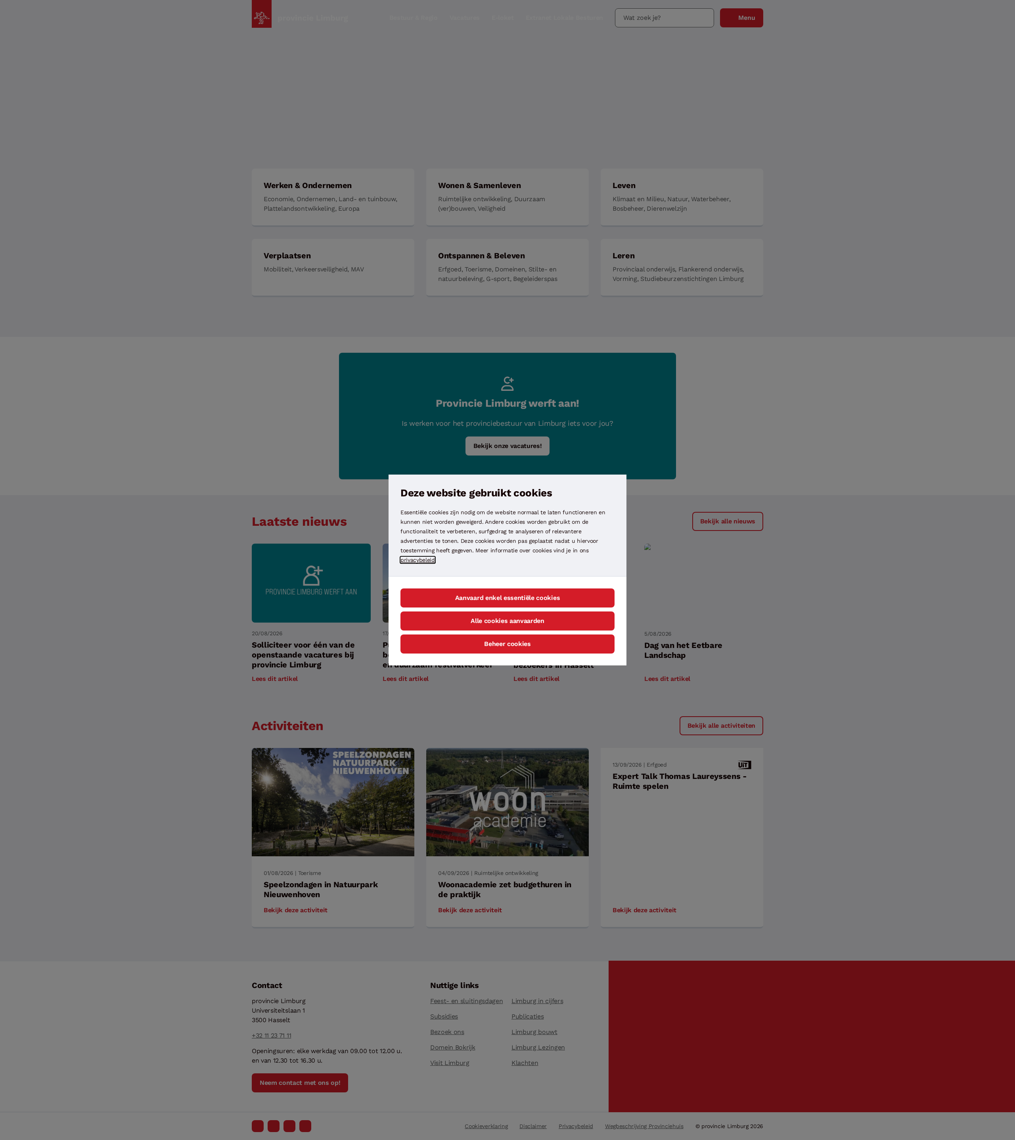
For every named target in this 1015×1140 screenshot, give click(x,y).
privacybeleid (417, 560)
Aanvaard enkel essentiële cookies (507, 598)
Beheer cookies (507, 644)
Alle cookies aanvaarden (507, 621)
